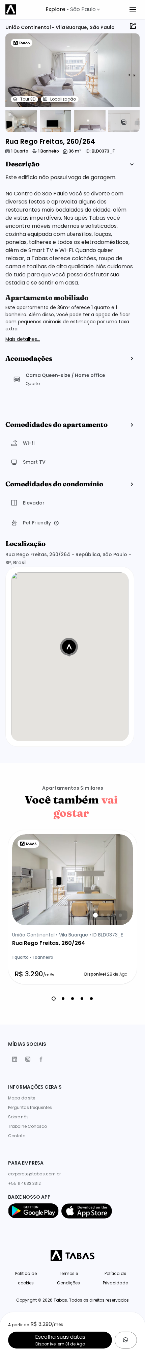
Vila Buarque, (72, 27)
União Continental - (30, 27)
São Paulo (102, 27)
